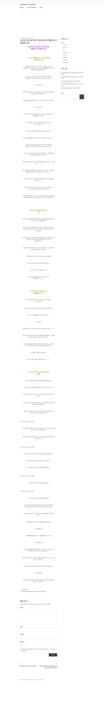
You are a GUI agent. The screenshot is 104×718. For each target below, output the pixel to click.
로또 (64, 50)
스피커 (36, 591)
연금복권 (65, 55)
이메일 (22, 634)
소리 (34, 591)
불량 (29, 591)
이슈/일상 (65, 60)
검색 (62, 93)
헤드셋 (44, 591)
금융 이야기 (65, 47)
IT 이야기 (23, 589)
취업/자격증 (65, 62)
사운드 (32, 591)
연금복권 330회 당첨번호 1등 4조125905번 (70, 81)
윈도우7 (39, 591)
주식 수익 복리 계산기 (32, 7)
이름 (21, 626)
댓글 (21, 607)
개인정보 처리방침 (24, 679)
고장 (27, 591)
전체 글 (21, 7)
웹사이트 (22, 641)
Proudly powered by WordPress (36, 679)
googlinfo (31, 38)
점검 (42, 591)
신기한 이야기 (66, 52)
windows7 (24, 591)
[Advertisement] (52, 21)
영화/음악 (65, 57)
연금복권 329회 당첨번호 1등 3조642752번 (70, 88)
